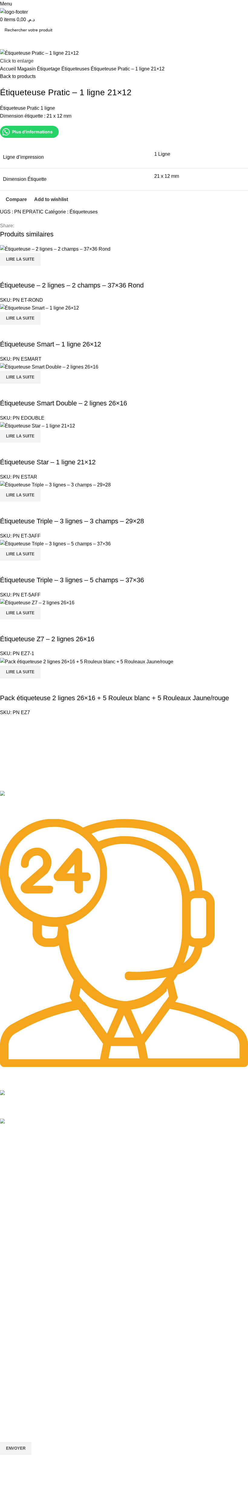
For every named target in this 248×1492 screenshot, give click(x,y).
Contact (7, 1211)
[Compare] (7, 273)
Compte (7, 1232)
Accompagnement (17, 1387)
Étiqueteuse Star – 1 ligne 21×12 (48, 462)
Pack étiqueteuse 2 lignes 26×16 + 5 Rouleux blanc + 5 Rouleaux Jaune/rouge (114, 698)
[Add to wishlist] (40, 273)
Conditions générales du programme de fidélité (45, 1314)
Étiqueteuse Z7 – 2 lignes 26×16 (47, 639)
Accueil (8, 68)
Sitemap (9, 1160)
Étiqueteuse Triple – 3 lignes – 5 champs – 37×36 (72, 580)
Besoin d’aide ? (17, 1222)
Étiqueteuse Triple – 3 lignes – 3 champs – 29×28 (72, 521)
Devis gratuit (12, 1263)
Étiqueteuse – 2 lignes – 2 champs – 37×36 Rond (72, 285)
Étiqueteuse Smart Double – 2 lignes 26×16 (63, 403)
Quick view (23, 273)
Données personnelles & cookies (31, 1294)
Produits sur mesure (19, 1346)
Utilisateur (14, 1284)
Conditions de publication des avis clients (39, 1304)
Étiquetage (49, 68)
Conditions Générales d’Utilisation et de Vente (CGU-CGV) (56, 1325)
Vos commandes (16, 1242)
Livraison (8, 1273)
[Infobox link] (124, 805)
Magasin (27, 68)
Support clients (14, 1356)
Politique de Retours (19, 1252)
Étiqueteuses (76, 68)
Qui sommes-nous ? (19, 1201)
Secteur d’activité (16, 1190)
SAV (4, 1366)
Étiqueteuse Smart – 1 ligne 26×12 (50, 344)
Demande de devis (18, 1377)
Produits (8, 1180)
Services (10, 1335)
